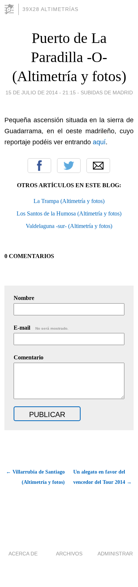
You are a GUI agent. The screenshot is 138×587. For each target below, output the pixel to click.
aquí (99, 142)
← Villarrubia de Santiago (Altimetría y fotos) (35, 477)
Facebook (39, 165)
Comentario (28, 357)
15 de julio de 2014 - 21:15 (41, 92)
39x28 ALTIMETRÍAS (50, 9)
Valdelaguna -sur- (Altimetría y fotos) (69, 226)
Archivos (69, 554)
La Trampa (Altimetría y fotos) (69, 201)
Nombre (24, 298)
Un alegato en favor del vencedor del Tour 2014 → (102, 477)
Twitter (69, 165)
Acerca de (23, 554)
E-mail (41, 328)
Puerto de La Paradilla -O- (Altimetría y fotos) (69, 57)
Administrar (115, 554)
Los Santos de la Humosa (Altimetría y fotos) (69, 213)
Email (98, 165)
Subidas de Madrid (107, 92)
